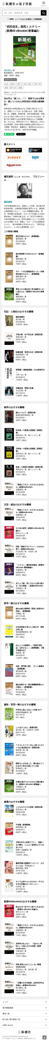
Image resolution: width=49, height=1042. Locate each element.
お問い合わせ (8, 1025)
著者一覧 (6, 1013)
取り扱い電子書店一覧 (11, 1019)
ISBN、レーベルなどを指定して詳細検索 (25, 19)
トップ (5, 1002)
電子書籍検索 (8, 1007)
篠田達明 (7, 70)
